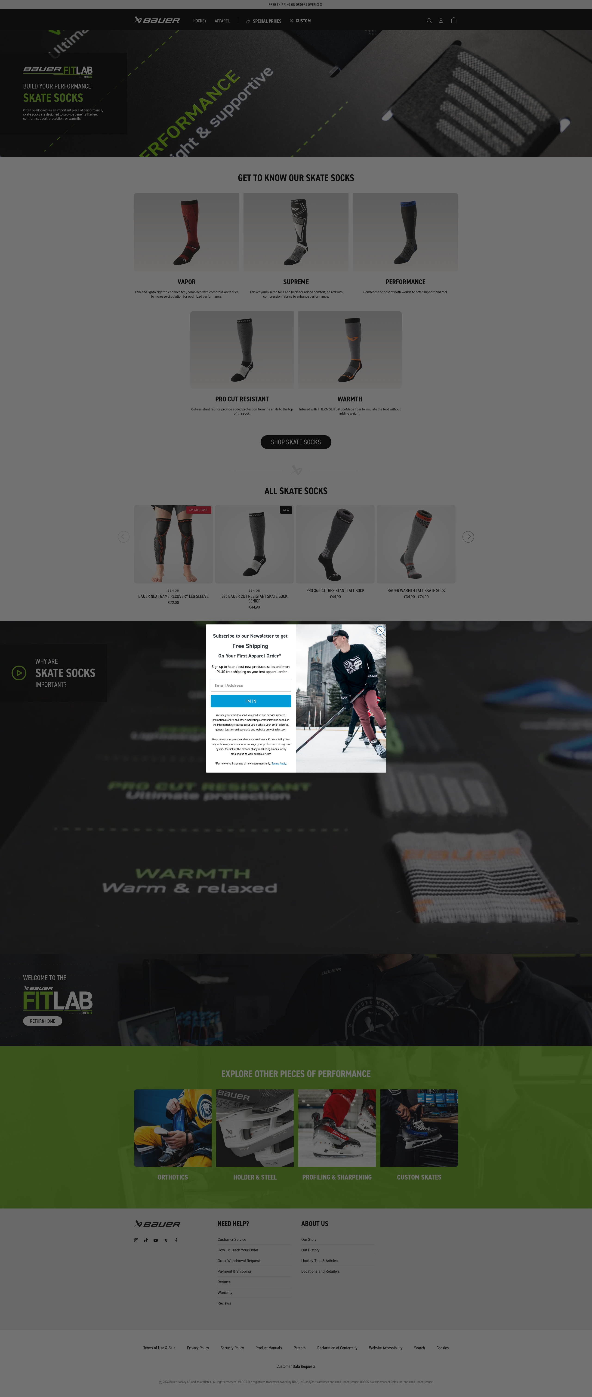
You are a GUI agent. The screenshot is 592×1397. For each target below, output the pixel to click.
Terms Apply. (279, 763)
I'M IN (250, 701)
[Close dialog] (380, 630)
